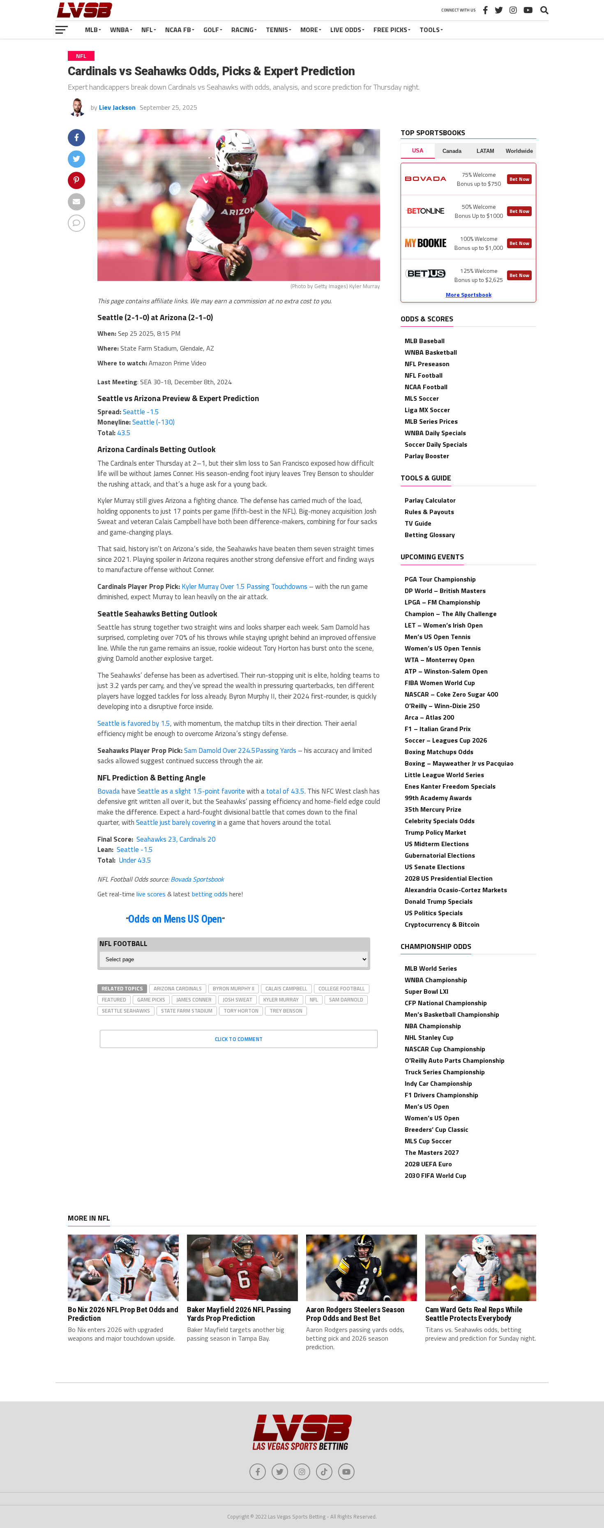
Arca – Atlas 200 (429, 717)
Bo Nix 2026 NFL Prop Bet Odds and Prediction (123, 1314)
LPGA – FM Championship (442, 602)
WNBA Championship (436, 980)
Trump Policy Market (435, 832)
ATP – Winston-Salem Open (446, 671)
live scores (151, 894)
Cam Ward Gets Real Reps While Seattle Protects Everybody (474, 1314)
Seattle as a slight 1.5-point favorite (191, 791)
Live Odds (345, 30)
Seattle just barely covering (176, 822)
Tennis (277, 30)
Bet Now (519, 179)
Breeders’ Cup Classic (436, 1129)
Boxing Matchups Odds (439, 752)
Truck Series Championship (445, 1072)
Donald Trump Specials (439, 901)
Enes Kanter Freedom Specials (450, 786)
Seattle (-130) (153, 422)
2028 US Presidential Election (449, 878)
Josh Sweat (237, 999)
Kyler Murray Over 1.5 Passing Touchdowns (244, 586)
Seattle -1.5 (141, 411)
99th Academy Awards (438, 798)
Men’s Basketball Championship (452, 1014)
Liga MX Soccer (427, 410)
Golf (211, 30)
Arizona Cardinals (178, 988)
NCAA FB (178, 30)
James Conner (194, 999)
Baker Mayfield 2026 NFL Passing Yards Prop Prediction (239, 1314)
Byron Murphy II (233, 988)
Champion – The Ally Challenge (451, 614)
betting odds (210, 894)
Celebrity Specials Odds (440, 821)
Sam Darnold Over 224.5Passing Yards (240, 750)
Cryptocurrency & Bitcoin (442, 924)
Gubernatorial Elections (440, 855)
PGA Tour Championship (440, 579)
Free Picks (390, 30)
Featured (114, 999)
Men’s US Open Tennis (437, 637)
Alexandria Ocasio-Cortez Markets (456, 890)
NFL (147, 30)
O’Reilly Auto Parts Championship (455, 1060)
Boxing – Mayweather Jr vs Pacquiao (459, 763)
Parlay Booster (427, 456)
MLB (91, 30)
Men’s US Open (427, 1106)
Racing (242, 30)
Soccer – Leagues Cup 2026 (446, 740)
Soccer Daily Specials (436, 444)
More (309, 30)
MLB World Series (431, 968)
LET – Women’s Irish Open (444, 625)
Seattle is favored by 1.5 (133, 723)
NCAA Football (426, 387)
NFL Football (424, 375)
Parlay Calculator (430, 500)
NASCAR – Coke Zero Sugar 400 (451, 694)
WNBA (119, 30)
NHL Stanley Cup (429, 1037)
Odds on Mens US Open (174, 919)
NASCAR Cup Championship (445, 1049)
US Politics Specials (434, 913)
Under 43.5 (134, 860)
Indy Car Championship (438, 1083)
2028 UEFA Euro (428, 1164)
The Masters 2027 (432, 1152)
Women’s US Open (432, 1118)
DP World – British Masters (445, 591)
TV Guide (418, 523)
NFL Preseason (427, 364)
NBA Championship (433, 1026)
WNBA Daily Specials (435, 433)
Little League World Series (444, 775)
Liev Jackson (117, 107)
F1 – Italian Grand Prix (438, 729)
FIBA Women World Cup (440, 683)
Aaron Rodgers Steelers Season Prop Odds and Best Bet (355, 1314)
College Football (341, 988)
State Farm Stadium (186, 1010)
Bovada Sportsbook (197, 879)
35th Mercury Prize (433, 809)
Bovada (108, 791)
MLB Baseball (425, 341)
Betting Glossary (430, 535)
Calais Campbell (286, 988)
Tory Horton (241, 1010)
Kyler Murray (281, 999)
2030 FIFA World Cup (435, 1175)
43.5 (124, 432)
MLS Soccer (422, 398)
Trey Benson (286, 1010)
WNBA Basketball (431, 352)
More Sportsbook (468, 294)
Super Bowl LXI (426, 991)
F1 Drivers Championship (441, 1095)
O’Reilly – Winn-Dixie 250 (442, 706)
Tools (430, 30)
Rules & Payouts (429, 512)
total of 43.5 (285, 791)
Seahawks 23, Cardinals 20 (175, 839)
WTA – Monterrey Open (440, 660)
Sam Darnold (346, 999)
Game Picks (151, 999)
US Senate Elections (435, 867)
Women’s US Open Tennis (443, 648)
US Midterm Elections (437, 844)
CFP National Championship (446, 1003)
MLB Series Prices (431, 421)
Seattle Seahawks (126, 1010)
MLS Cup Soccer (428, 1141)
